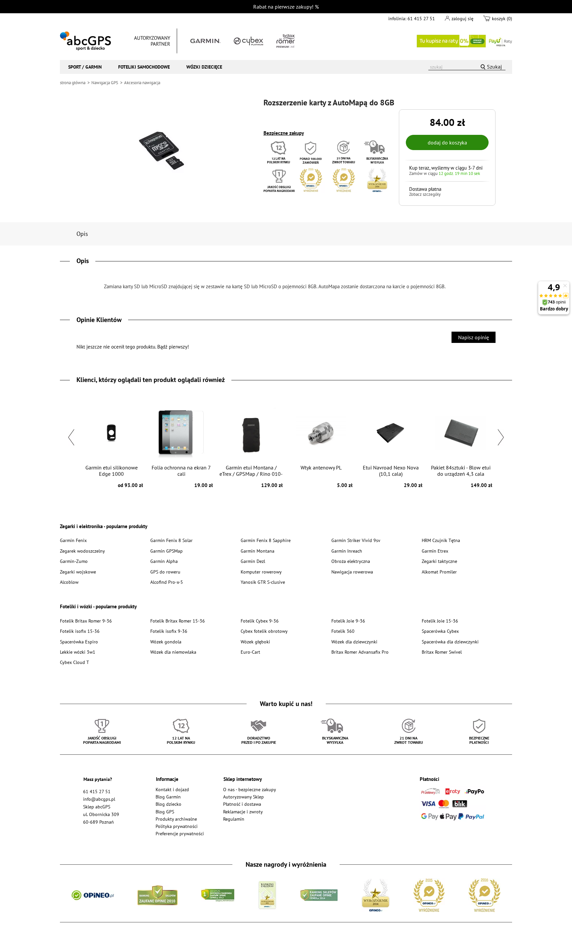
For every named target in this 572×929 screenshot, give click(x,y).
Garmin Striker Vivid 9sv (355, 540)
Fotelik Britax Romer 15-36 (177, 621)
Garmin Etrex (435, 551)
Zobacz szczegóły (425, 194)
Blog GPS (165, 811)
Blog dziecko (168, 804)
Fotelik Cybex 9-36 (260, 621)
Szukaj (494, 66)
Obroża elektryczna (350, 561)
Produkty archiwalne (176, 819)
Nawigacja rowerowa (352, 572)
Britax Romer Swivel (442, 652)
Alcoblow (69, 582)
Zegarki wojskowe (78, 572)
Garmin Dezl (253, 561)
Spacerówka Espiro (79, 641)
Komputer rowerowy (261, 572)
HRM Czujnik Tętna (441, 540)
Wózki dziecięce (204, 67)
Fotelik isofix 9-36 (168, 631)
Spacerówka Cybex (440, 631)
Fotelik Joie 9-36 (348, 621)
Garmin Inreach (346, 551)
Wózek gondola (165, 641)
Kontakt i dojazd (172, 789)
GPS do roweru (165, 572)
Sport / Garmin (85, 67)
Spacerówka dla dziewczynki (450, 641)
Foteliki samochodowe (144, 67)
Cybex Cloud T (74, 662)
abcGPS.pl (85, 41)
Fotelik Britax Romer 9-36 (86, 621)
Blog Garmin (168, 796)
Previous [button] (71, 437)
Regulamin (233, 819)
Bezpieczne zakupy (283, 133)
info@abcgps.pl (99, 799)
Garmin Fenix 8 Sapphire (266, 540)
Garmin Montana (257, 551)
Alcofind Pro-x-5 (166, 582)
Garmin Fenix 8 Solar (171, 540)
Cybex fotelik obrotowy (264, 631)
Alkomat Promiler (439, 572)
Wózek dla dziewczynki (354, 641)
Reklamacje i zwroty (243, 811)
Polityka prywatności (177, 826)
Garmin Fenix (73, 540)
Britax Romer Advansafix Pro (360, 652)
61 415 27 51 (421, 18)
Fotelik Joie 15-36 (440, 621)
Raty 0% (464, 41)
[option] (111, 445)
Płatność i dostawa (242, 804)
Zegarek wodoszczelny (82, 551)
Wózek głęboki (255, 641)
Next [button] (501, 437)
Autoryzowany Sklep (243, 796)
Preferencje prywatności (180, 833)
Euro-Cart (250, 652)
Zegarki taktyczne (439, 561)
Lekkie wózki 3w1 (77, 652)
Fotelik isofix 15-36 (80, 631)
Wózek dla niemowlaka (173, 652)
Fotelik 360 (343, 631)
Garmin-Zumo (74, 561)
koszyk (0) (502, 18)
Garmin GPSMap (166, 551)
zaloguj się (462, 18)
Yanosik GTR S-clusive (263, 582)
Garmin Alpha (164, 561)
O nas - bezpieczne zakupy (249, 789)
